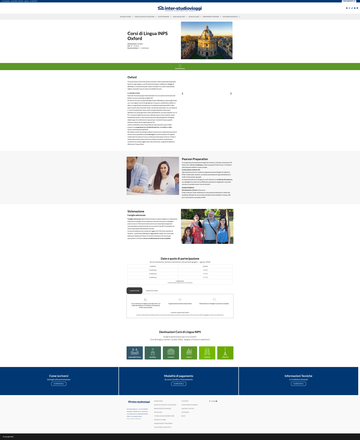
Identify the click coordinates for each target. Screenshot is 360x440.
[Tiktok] (352, 8)
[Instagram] (349, 8)
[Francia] (225, 351)
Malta (189, 357)
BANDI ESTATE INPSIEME (162, 408)
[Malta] (189, 351)
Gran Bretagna (135, 357)
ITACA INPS (158, 412)
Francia (225, 357)
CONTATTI (185, 401)
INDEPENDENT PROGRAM (211, 16)
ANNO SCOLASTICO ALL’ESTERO (144, 16)
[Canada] (171, 351)
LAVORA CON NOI (187, 408)
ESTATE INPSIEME (163, 16)
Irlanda (153, 357)
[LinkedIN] (214, 401)
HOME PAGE (158, 401)
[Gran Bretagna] (134, 351)
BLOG (183, 416)
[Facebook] (347, 8)
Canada (171, 357)
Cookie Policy (138, 418)
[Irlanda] (153, 351)
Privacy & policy (130, 418)
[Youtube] (355, 8)
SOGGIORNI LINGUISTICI (230, 16)
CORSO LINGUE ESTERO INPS (164, 416)
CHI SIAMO (185, 412)
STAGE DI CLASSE (194, 16)
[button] (182, 93)
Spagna (207, 357)
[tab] (134, 290)
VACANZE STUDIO (125, 16)
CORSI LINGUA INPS (179, 16)
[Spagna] (207, 351)
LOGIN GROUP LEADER (189, 405)
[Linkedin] (357, 8)
